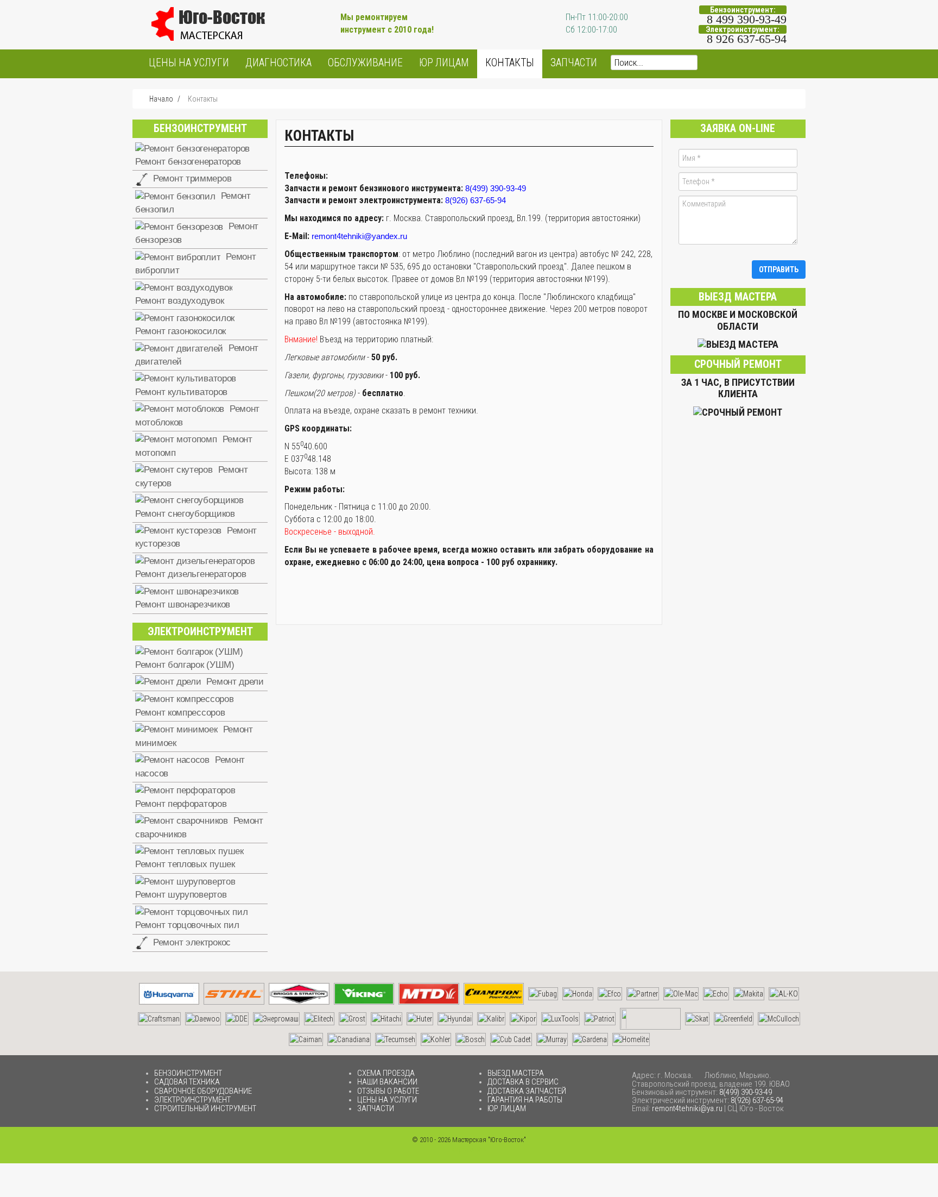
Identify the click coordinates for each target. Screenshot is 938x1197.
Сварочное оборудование (203, 1091)
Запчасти (573, 63)
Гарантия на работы (524, 1100)
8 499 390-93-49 (747, 19)
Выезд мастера (515, 1073)
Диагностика (278, 63)
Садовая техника (187, 1082)
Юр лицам (444, 63)
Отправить (778, 269)
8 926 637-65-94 (747, 39)
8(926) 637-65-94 (475, 200)
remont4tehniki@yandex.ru (359, 236)
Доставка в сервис (523, 1082)
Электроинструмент (192, 1100)
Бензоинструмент (188, 1073)
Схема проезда (386, 1073)
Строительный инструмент (205, 1108)
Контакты (509, 63)
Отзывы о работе (388, 1091)
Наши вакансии (387, 1082)
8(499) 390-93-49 (495, 188)
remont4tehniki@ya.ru (687, 1108)
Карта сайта (469, 1149)
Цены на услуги (189, 63)
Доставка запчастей (526, 1091)
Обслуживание (365, 63)
